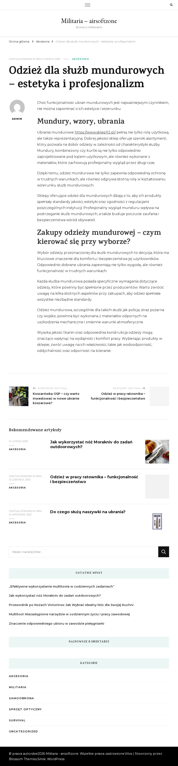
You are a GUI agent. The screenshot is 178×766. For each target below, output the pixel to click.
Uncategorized (23, 731)
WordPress (55, 759)
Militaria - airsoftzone (62, 754)
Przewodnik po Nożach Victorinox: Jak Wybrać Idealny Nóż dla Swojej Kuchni (71, 605)
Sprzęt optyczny (25, 709)
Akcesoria (80, 59)
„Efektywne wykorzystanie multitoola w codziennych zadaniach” (61, 586)
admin (17, 119)
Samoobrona (21, 698)
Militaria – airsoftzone (89, 20)
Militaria (17, 687)
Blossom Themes (23, 759)
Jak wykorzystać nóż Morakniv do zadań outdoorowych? (55, 596)
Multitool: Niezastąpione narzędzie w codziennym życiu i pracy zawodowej (69, 614)
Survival (17, 720)
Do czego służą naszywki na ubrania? (87, 512)
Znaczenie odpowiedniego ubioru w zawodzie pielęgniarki (56, 624)
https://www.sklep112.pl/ (95, 132)
